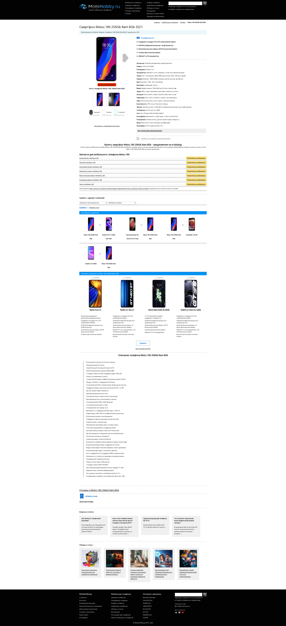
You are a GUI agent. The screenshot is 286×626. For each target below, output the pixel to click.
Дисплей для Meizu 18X (87, 162)
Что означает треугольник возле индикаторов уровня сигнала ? (184, 520)
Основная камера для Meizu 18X (90, 180)
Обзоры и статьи (153, 8)
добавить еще (94, 208)
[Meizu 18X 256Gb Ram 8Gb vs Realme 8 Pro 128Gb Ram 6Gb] (100, 219)
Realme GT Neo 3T (127, 310)
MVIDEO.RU (147, 603)
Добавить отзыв (91, 496)
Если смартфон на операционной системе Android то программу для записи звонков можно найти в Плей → (93, 528)
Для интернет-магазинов (88, 609)
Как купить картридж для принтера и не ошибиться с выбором (89, 572)
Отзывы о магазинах (132, 11)
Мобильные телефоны (133, 3)
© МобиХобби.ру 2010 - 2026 (143, 623)
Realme (182, 22)
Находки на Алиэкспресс (155, 16)
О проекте (83, 598)
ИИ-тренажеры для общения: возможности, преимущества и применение (163, 573)
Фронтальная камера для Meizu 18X (92, 175)
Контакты (82, 600)
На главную (83, 618)
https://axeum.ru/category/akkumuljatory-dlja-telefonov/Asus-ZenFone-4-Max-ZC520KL (119, 189)
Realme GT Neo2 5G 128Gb (191, 310)
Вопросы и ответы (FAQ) (155, 14)
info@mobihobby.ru (183, 606)
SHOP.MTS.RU (147, 600)
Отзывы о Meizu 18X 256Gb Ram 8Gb (99, 490)
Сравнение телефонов (155, 5)
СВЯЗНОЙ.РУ (147, 606)
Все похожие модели (143, 349)
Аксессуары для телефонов (120, 615)
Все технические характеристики (150, 131)
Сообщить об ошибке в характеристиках (155, 139)
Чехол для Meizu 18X (86, 184)
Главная (157, 22)
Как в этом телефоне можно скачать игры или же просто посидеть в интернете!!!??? (123, 520)
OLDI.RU (145, 618)
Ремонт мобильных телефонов (122, 618)
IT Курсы (128, 14)
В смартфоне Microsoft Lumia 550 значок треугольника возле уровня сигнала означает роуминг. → (185, 530)
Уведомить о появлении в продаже (107, 126)
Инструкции (151, 11)
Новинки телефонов (132, 5)
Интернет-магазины (152, 594)
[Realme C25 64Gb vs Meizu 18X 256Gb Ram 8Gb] (99, 248)
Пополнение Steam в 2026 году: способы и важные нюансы (113, 572)
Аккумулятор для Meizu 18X (89, 158)
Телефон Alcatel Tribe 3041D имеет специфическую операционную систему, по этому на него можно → (122, 530)
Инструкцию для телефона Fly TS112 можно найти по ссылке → (154, 526)
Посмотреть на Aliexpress (196, 158)
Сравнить (83, 207)
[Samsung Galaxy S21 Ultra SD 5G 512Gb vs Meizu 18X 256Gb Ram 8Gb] (141, 219)
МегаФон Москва (149, 598)
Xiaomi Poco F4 (95, 310)
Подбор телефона (153, 3)
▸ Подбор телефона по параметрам (181, 9)
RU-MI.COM (146, 609)
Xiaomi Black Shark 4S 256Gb (158, 310)
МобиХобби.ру (85, 594)
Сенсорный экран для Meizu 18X (90, 167)
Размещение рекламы (87, 603)
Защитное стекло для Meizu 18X (90, 171)
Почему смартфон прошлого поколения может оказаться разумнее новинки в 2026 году (138, 574)
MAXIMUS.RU (147, 615)
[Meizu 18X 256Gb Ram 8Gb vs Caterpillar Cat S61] (182, 219)
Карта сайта (83, 615)
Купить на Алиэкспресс (107, 85)
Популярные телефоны (133, 8)
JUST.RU (145, 612)
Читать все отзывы (86, 502)
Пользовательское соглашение (90, 606)
